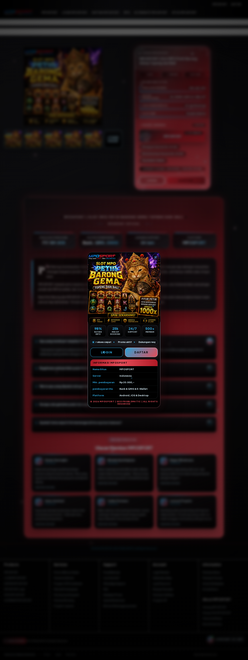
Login (106, 352)
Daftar (141, 352)
